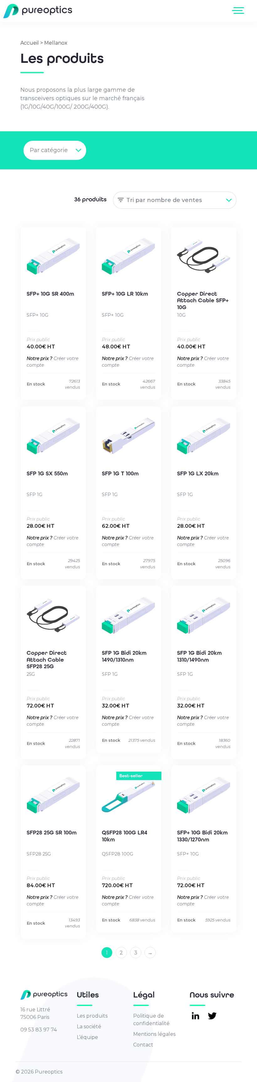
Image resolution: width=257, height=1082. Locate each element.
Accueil (29, 43)
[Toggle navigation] (239, 10)
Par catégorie (49, 150)
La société (89, 1027)
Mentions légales (154, 1034)
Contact (143, 1045)
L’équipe (87, 1037)
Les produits (92, 1016)
